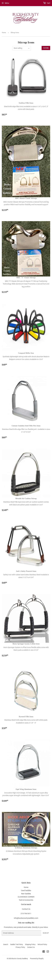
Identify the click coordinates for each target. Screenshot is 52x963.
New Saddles (26, 894)
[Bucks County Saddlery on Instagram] (48, 952)
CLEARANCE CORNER (26, 897)
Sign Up (46, 933)
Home (4, 32)
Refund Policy (42, 944)
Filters (46, 48)
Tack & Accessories (26, 900)
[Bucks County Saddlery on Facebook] (43, 952)
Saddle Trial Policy (16, 944)
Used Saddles (26, 890)
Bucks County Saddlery (20, 958)
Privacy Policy (20, 947)
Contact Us (26, 909)
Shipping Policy (30, 944)
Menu (7, 3)
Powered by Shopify (37, 958)
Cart (48, 3)
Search (5, 944)
